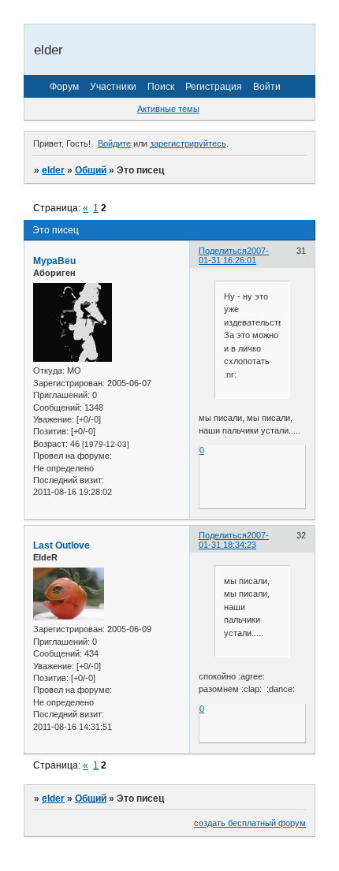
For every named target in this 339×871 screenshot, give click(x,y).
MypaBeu (54, 260)
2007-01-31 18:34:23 (234, 539)
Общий (90, 170)
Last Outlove (61, 545)
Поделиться (223, 250)
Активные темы (168, 109)
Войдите (114, 143)
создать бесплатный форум (250, 823)
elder (53, 170)
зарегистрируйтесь (188, 143)
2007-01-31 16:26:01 (234, 255)
